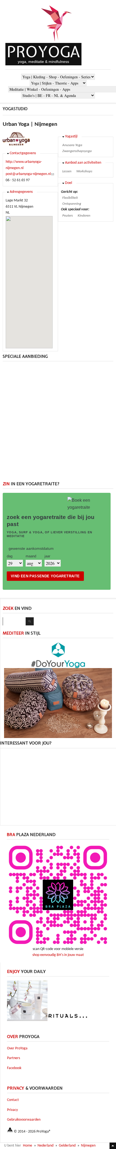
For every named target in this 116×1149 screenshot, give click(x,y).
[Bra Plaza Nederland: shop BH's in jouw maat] (58, 945)
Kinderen (84, 215)
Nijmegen (88, 1146)
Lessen (66, 171)
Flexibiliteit (70, 198)
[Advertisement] (58, 423)
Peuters (67, 215)
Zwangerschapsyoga (77, 151)
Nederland (45, 1146)
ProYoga (43, 52)
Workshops (84, 171)
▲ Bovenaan (113, 1146)
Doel (68, 183)
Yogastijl (71, 136)
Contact (13, 1100)
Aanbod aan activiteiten (83, 163)
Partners (13, 1058)
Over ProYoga (17, 1048)
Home (27, 1146)
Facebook (14, 1068)
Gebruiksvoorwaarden (23, 1120)
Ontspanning (71, 203)
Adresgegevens (21, 192)
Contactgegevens (23, 153)
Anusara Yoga (72, 145)
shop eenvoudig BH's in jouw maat (58, 955)
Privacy (12, 1110)
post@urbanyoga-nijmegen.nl (30, 174)
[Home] (56, 42)
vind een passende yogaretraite (45, 576)
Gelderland (67, 1146)
